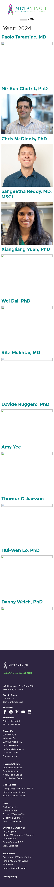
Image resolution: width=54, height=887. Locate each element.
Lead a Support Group (14, 868)
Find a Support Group (14, 792)
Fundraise (8, 864)
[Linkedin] (29, 712)
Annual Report (10, 756)
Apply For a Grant (12, 775)
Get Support (9, 785)
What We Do (9, 738)
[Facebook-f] (4, 712)
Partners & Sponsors (13, 749)
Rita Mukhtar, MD (20, 352)
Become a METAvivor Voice (17, 857)
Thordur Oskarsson (22, 499)
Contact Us (8, 699)
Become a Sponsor (12, 818)
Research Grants (11, 764)
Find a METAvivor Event (15, 861)
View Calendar (10, 846)
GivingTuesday (10, 807)
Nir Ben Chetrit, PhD (24, 88)
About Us (8, 731)
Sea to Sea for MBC (13, 842)
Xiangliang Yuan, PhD (25, 249)
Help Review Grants (13, 778)
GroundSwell (9, 839)
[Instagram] (11, 712)
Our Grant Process (12, 768)
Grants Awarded (11, 771)
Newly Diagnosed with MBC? (18, 788)
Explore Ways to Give (14, 814)
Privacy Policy (10, 877)
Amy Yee (11, 447)
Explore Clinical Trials (14, 796)
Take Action (9, 854)
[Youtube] (23, 712)
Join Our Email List (13, 702)
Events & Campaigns (14, 828)
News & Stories (11, 753)
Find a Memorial (11, 724)
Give (5, 803)
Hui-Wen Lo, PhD (20, 550)
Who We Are (9, 735)
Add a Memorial (11, 721)
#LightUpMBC (10, 832)
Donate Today (10, 811)
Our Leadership (11, 745)
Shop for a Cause (12, 821)
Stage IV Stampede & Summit (18, 835)
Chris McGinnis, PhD (24, 139)
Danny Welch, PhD (22, 602)
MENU (31, 19)
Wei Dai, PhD (15, 301)
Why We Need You (12, 742)
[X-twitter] (17, 712)
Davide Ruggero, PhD (25, 404)
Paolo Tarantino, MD (23, 37)
